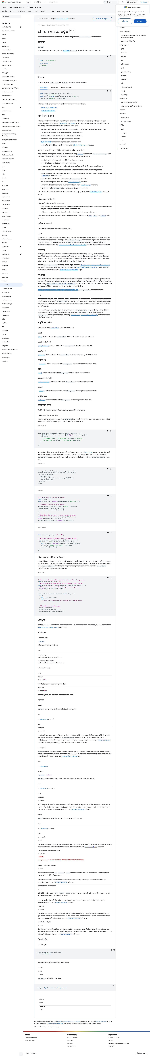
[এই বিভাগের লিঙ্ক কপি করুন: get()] (43, 333)
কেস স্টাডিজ (37, 2)
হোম (39, 25)
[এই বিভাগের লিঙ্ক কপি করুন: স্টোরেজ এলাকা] (53, 223)
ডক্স (28, 2)
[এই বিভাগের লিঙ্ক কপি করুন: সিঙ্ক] (42, 295)
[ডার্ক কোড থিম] (108, 56)
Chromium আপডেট (72, 1038)
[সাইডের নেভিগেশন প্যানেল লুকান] (21, 1054)
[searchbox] (11, 16)
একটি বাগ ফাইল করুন (31, 1038)
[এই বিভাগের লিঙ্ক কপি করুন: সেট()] (44, 369)
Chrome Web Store (62, 11)
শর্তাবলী (27, 1053)
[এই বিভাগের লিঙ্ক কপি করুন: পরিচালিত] (47, 250)
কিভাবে (29, 11)
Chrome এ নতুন (53, 2)
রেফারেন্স (43, 11)
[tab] (43, 87)
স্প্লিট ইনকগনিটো (46, 142)
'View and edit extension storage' (48, 627)
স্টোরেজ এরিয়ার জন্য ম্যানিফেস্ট (69, 270)
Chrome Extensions (17, 7)
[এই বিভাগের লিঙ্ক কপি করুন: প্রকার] (42, 714)
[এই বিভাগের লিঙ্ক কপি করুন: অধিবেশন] (46, 275)
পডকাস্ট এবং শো (71, 1046)
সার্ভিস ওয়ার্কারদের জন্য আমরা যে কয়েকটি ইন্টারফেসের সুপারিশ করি (58, 290)
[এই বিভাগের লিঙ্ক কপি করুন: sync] (43, 815)
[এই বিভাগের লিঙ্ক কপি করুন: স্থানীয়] (44, 234)
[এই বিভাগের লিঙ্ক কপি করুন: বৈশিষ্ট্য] (43, 673)
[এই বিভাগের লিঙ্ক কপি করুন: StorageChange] (52, 668)
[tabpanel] (75, 95)
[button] (11, 281)
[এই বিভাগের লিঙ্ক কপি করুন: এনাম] (42, 650)
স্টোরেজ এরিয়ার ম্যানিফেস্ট (69, 756)
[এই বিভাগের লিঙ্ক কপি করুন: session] (45, 771)
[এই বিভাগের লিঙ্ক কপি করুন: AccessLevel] (49, 638)
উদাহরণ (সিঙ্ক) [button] (54, 87)
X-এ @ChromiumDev (114, 1038)
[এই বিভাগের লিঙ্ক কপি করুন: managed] (47, 748)
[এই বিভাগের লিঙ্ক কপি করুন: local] (43, 705)
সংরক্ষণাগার (70, 1043)
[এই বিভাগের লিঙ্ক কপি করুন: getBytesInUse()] (52, 342)
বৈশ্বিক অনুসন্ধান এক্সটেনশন (49, 108)
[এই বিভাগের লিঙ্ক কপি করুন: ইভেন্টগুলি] (49, 939)
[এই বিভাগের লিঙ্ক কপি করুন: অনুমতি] (46, 42)
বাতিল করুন (125, 21)
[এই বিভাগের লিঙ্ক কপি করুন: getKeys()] (47, 351)
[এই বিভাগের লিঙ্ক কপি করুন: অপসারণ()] (47, 360)
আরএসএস (111, 1046)
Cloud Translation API (62, 19)
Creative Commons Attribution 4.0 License (68, 1021)
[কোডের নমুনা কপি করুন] (110, 56)
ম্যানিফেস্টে (66, 51)
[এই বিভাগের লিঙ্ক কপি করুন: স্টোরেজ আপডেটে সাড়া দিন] (59, 416)
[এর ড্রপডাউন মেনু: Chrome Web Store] (70, 11)
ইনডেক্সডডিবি (63, 123)
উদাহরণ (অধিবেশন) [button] (66, 87)
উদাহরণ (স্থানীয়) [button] (44, 87)
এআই (36, 11)
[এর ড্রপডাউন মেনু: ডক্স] (31, 2)
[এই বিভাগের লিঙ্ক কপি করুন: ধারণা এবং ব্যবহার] (55, 116)
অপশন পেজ (88, 452)
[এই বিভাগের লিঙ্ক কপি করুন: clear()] (44, 387)
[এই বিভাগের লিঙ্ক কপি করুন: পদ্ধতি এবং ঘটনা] (54, 323)
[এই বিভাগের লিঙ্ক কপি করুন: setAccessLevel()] (53, 378)
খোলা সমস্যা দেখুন (29, 1040)
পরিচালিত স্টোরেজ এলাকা (80, 145)
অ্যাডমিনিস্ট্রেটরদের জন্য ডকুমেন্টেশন (87, 267)
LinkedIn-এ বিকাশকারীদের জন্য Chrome (119, 1043)
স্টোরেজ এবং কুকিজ (96, 192)
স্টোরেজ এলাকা (44, 719)
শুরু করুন (140, 21)
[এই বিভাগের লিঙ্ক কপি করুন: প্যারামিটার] (45, 968)
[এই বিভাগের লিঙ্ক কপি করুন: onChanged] (49, 396)
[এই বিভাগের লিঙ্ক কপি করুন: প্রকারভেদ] (48, 633)
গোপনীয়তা (33, 1053)
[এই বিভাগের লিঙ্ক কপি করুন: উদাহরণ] (47, 78)
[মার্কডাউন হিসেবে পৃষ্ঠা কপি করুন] (71, 30)
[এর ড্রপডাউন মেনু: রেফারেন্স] (47, 11)
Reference (31, 7)
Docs (4, 7)
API (40, 7)
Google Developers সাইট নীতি (55, 1023)
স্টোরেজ (72, 123)
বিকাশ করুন (21, 11)
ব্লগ (44, 2)
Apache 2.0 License (101, 1021)
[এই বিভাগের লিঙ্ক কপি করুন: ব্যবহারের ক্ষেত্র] (53, 405)
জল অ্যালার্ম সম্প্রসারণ (48, 111)
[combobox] (111, 2)
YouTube (111, 1040)
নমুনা (52, 11)
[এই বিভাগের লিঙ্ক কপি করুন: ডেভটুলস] (48, 620)
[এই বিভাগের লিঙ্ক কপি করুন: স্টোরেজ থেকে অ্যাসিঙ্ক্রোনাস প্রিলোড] (65, 557)
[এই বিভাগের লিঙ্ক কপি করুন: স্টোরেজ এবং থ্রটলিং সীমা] (57, 199)
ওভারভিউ (4, 11)
